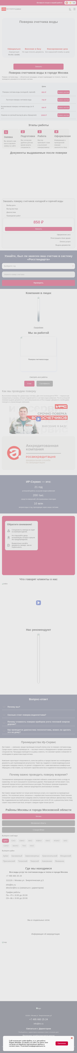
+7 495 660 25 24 (14, 876)
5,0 (74, 3)
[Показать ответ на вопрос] (4, 706)
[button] (38, 419)
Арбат (6, 856)
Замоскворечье (32, 856)
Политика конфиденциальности (38, 1036)
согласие (12, 1044)
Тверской (34, 861)
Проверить (38, 283)
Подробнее (38, 328)
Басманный (17, 856)
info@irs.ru (11, 885)
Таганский (22, 861)
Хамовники (47, 861)
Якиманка (59, 861)
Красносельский (49, 856)
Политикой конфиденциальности (33, 1046)
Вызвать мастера (63, 92)
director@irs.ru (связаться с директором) (25, 888)
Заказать (38, 67)
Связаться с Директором (38, 1029)
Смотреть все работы (39, 377)
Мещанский (65, 856)
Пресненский (9, 861)
